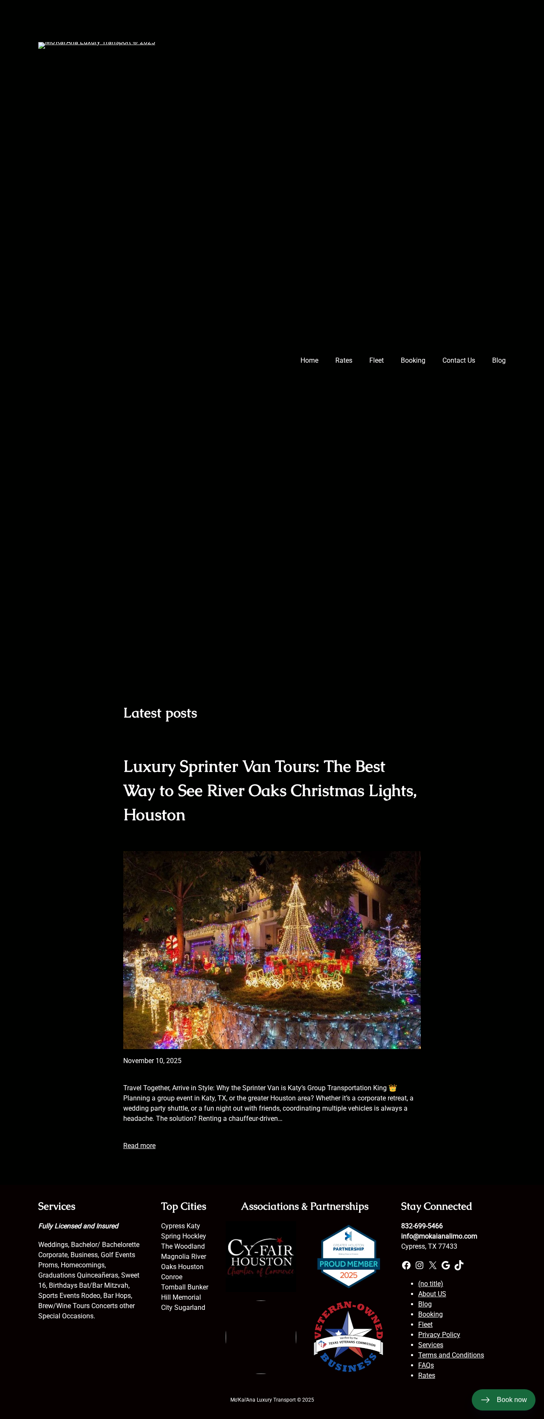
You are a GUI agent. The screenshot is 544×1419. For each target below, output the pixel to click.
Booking (430, 1314)
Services (430, 1345)
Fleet (425, 1324)
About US (432, 1294)
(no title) (430, 1284)
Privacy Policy (439, 1335)
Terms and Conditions (451, 1355)
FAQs (426, 1365)
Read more (139, 1146)
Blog (425, 1304)
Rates (426, 1375)
